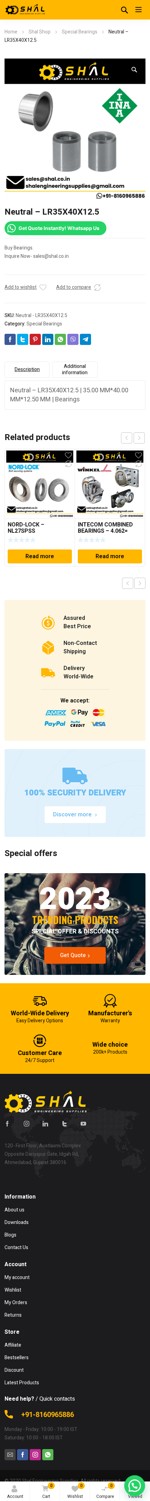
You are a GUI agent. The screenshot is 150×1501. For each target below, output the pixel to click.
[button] (134, 69)
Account (15, 1496)
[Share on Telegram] (85, 339)
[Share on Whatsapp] (60, 339)
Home (11, 32)
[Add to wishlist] (42, 287)
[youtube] (83, 1123)
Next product (139, 583)
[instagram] (26, 1123)
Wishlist (75, 1491)
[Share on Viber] (72, 339)
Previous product (127, 583)
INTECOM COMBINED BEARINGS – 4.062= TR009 (105, 531)
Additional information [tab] (75, 369)
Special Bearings (79, 32)
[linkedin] (45, 1123)
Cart (47, 1491)
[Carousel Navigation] (133, 438)
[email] (10, 1454)
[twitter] (64, 1123)
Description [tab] (27, 369)
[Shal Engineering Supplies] (25, 10)
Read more (39, 556)
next (139, 438)
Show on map (19, 1176)
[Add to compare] (97, 287)
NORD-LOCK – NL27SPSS (26, 528)
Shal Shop (40, 32)
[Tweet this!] (22, 339)
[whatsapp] (47, 1454)
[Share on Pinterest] (35, 339)
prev (126, 438)
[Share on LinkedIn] (47, 339)
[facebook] (7, 1123)
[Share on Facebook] (10, 339)
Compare (105, 1491)
